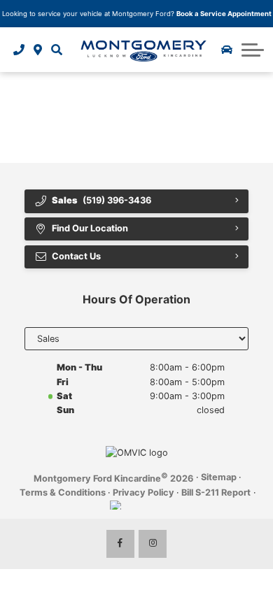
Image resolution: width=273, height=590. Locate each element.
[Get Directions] (38, 49)
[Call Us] (19, 49)
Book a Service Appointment (224, 13)
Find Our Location (90, 228)
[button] (56, 49)
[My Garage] (226, 49)
